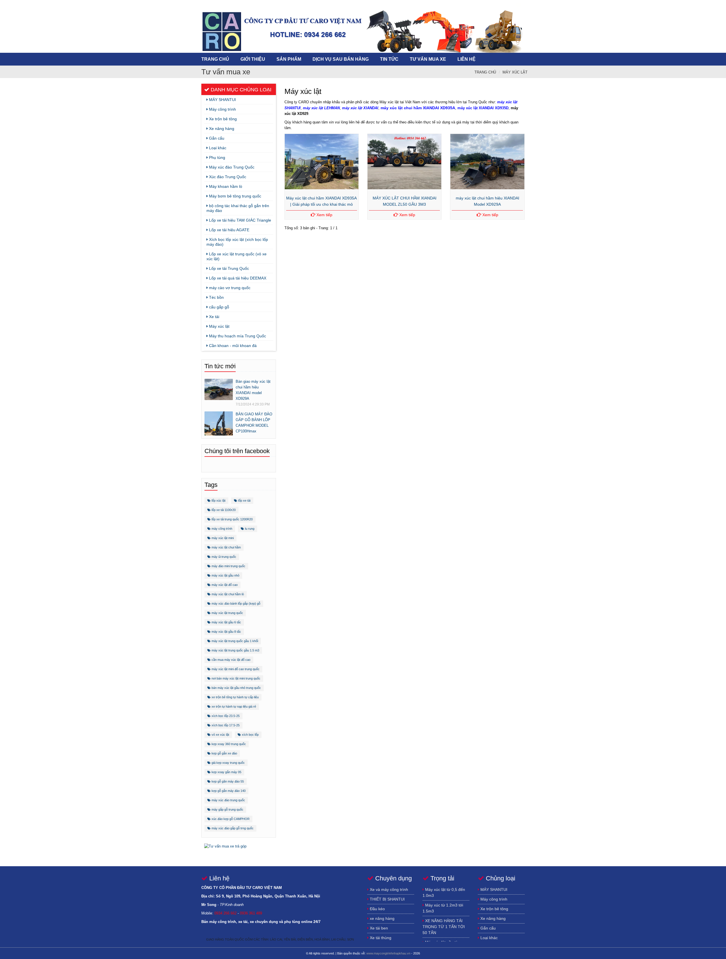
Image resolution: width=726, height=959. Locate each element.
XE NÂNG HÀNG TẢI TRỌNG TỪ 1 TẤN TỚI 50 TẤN (444, 926)
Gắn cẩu (216, 138)
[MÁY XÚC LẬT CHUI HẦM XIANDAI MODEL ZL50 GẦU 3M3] (404, 161)
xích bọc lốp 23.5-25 (225, 716)
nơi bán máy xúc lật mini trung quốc (235, 678)
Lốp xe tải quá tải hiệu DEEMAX (237, 278)
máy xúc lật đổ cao (224, 584)
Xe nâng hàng (221, 128)
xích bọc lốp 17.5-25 (225, 725)
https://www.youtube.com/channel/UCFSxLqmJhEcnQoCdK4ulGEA (507, 5)
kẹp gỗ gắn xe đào (224, 753)
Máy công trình (222, 109)
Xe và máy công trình (388, 889)
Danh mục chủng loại (240, 89)
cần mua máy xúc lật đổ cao (230, 659)
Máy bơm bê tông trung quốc (234, 196)
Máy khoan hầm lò (225, 186)
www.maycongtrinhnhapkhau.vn (388, 953)
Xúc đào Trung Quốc (227, 176)
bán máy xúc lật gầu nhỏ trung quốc (236, 687)
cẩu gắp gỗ (218, 307)
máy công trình (221, 528)
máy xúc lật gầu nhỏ (225, 575)
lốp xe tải (243, 500)
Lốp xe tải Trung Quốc (228, 268)
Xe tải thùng (380, 937)
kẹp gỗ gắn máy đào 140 (228, 790)
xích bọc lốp (250, 734)
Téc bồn (216, 297)
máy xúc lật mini (222, 538)
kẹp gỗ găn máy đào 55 (227, 781)
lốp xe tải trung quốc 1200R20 (232, 519)
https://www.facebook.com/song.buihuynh (485, 5)
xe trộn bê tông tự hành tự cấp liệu (235, 697)
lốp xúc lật (218, 500)
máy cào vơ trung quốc (229, 287)
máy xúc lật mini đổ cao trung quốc (235, 669)
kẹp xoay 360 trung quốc (228, 744)
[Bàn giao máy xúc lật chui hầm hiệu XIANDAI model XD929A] (218, 389)
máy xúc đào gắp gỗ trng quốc (232, 828)
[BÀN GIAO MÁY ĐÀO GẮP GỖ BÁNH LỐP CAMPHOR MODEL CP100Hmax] (218, 427)
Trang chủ (485, 72)
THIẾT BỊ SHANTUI (387, 899)
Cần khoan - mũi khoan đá (232, 345)
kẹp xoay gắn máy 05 (226, 772)
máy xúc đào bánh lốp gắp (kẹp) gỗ (235, 603)
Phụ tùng (216, 157)
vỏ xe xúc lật (220, 734)
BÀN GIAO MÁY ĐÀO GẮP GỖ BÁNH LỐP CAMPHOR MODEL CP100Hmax (254, 422)
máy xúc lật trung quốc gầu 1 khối (234, 641)
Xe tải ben (378, 928)
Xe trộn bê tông (222, 119)
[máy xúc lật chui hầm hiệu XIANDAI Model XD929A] (487, 161)
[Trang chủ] (363, 31)
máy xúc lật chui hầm (226, 547)
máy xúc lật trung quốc (227, 613)
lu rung (249, 528)
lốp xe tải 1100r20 (223, 510)
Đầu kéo (377, 909)
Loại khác (217, 148)
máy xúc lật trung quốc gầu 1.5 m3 (235, 650)
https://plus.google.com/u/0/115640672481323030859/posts (496, 5)
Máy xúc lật (515, 72)
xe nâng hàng (381, 918)
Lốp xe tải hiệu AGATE (228, 230)
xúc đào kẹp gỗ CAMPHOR (230, 819)
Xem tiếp (323, 215)
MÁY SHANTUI (222, 99)
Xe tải (213, 316)
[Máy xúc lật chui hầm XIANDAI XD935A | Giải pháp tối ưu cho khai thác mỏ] (321, 161)
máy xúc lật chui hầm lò (227, 594)
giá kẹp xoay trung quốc (228, 762)
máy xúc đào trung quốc (228, 800)
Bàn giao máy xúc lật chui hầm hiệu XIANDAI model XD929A (253, 390)
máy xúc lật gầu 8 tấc (226, 631)
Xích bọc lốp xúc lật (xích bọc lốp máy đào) (237, 242)
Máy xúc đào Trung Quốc (231, 167)
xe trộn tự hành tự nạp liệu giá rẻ (233, 706)
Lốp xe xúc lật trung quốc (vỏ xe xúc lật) (236, 256)
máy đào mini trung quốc (228, 566)
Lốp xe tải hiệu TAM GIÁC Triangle (239, 220)
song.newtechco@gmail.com (519, 5)
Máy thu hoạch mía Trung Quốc (237, 336)
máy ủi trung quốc (223, 556)
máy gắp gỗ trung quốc (227, 809)
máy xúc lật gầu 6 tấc (226, 622)
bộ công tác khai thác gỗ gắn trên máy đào (237, 208)
